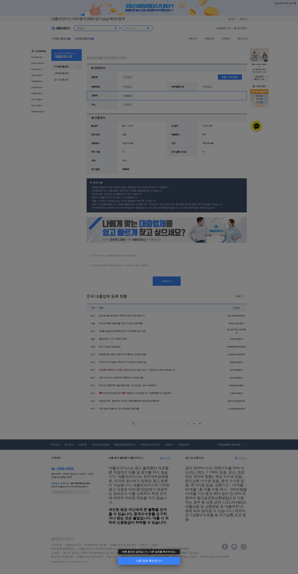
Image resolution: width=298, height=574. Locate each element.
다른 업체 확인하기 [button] (148, 560)
